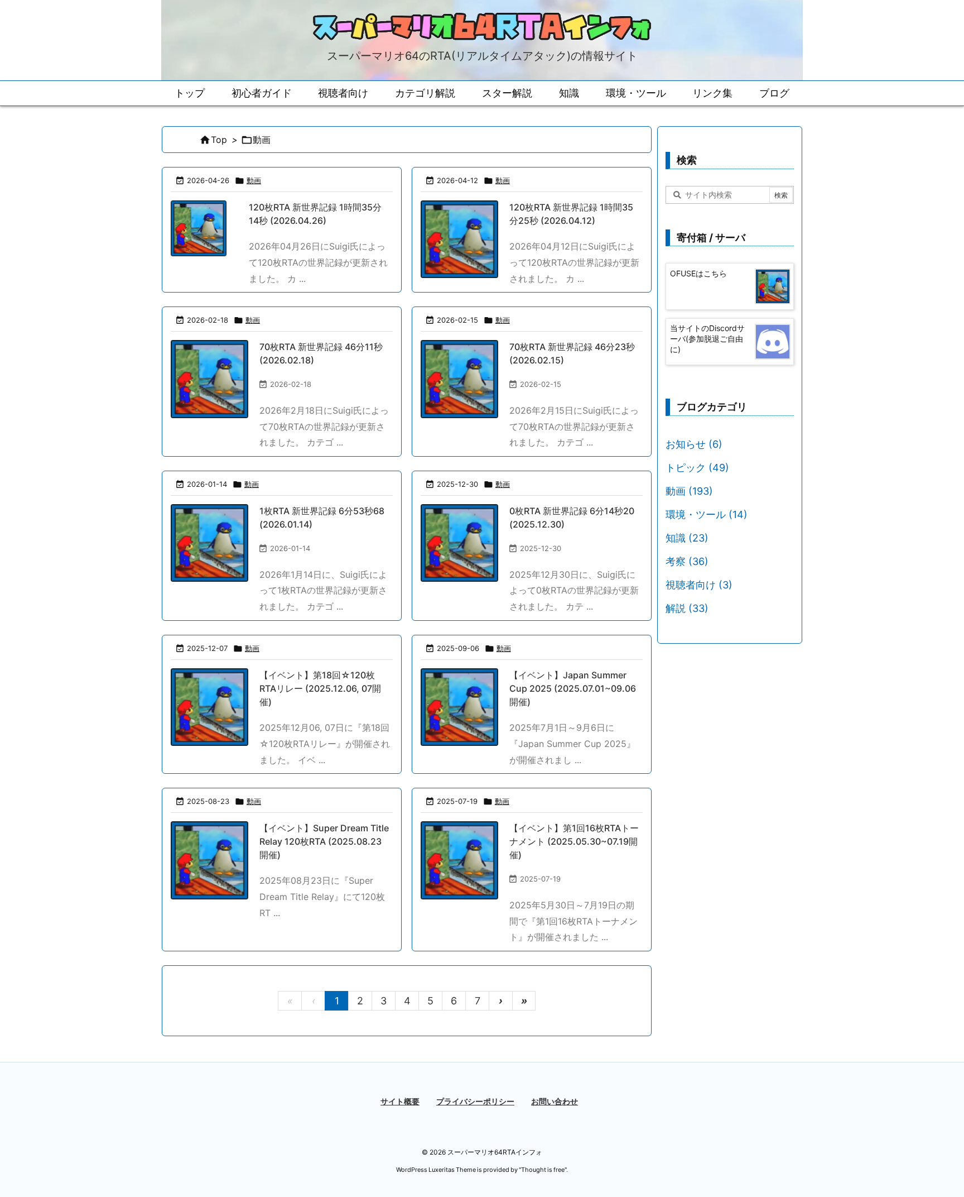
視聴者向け (699, 585)
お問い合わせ (554, 1101)
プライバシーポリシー (475, 1101)
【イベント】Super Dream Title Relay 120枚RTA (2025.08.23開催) (324, 841)
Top (219, 139)
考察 (687, 561)
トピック (697, 467)
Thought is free (543, 1170)
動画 (254, 180)
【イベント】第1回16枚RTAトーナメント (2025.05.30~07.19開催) (574, 841)
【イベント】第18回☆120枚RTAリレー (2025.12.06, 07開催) (320, 688)
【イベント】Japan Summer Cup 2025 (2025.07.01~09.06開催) (572, 688)
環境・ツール (707, 514)
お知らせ (694, 444)
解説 (687, 608)
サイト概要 (400, 1101)
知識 (687, 538)
